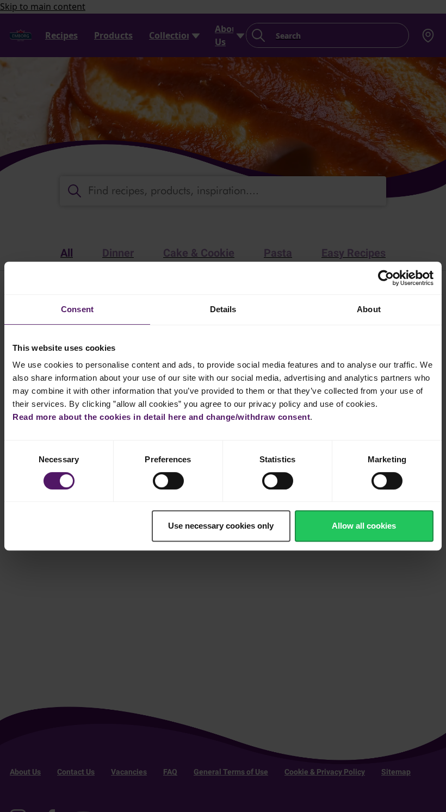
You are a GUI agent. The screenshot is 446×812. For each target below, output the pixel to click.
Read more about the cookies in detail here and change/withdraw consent (161, 417)
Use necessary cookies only (221, 525)
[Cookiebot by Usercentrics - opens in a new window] (385, 278)
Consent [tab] (77, 309)
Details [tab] (223, 309)
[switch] (168, 480)
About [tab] (369, 309)
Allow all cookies (364, 525)
